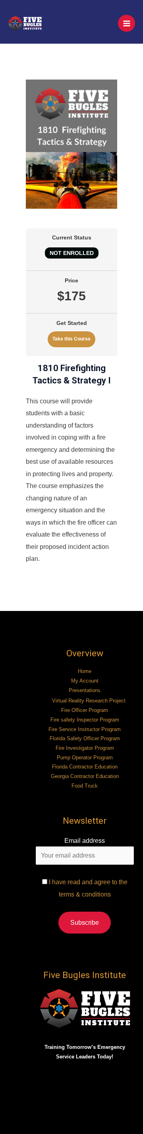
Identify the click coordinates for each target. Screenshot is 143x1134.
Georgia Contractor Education (85, 776)
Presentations (84, 690)
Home (84, 671)
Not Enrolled (72, 253)
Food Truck (85, 786)
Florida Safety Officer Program (85, 738)
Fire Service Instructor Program (84, 729)
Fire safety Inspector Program (84, 720)
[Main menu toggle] (126, 23)
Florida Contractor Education (85, 767)
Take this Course (71, 339)
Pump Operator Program (85, 758)
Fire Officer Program (84, 710)
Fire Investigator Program (85, 748)
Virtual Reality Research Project (89, 701)
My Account (85, 681)
